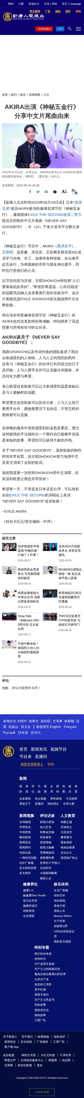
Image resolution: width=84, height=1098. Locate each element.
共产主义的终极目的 (47, 969)
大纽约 (22, 721)
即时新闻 (56, 798)
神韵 (10, 3)
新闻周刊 (25, 847)
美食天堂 (59, 905)
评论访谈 (47, 816)
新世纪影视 (25, 1065)
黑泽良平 (64, 246)
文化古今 (66, 852)
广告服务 (42, 1041)
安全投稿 (26, 1041)
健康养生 (30, 884)
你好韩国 (59, 900)
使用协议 (10, 1041)
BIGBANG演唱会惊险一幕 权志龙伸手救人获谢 (70, 574)
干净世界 (65, 1055)
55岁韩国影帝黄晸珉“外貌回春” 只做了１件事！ (28, 551)
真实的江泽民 (43, 984)
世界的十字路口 (50, 862)
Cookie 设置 (42, 1092)
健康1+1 (28, 890)
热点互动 (45, 827)
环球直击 (25, 827)
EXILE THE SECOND (45, 215)
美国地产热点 (69, 857)
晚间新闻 (25, 837)
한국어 (36, 732)
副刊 (14, 94)
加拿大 (34, 721)
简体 (54, 3)
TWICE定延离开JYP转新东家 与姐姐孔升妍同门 (70, 620)
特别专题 (41, 947)
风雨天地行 (41, 994)
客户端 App (11, 1046)
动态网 (66, 1060)
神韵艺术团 (28, 1055)
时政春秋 (45, 837)
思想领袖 (45, 842)
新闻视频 (26, 816)
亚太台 (26, 726)
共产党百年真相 (44, 963)
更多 (40, 1065)
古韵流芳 (66, 832)
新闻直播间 (45, 28)
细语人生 (45, 878)
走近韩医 (28, 916)
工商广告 (40, 1020)
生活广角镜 (61, 890)
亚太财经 (25, 873)
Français (70, 726)
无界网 (8, 1065)
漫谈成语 (66, 842)
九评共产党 (41, 979)
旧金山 (13, 726)
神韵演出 (53, 803)
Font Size (64, 191)
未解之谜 (66, 822)
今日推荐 (71, 798)
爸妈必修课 (68, 847)
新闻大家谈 (47, 822)
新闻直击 (25, 842)
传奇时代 (40, 958)
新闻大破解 (47, 847)
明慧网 (52, 1060)
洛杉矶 (45, 721)
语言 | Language (71, 3)
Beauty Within (63, 916)
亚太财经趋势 (27, 868)
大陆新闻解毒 (48, 873)
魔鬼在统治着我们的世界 (50, 974)
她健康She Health (34, 895)
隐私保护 (59, 1036)
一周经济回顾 (27, 857)
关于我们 (27, 1036)
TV (60, 28)
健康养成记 (30, 905)
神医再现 (28, 910)
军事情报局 (47, 852)
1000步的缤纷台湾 (64, 934)
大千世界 (59, 921)
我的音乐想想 (62, 941)
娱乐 (23, 94)
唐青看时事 (47, 857)
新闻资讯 (39, 749)
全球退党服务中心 (32, 1060)
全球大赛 (68, 803)
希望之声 (10, 1060)
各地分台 (34, 3)
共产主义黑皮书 (44, 999)
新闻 (23, 778)
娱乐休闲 (61, 884)
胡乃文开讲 (30, 900)
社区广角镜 (26, 862)
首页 (5, 94)
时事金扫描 (47, 832)
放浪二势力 (72, 215)
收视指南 (43, 1036)
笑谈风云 (66, 827)
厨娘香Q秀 (60, 926)
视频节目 (58, 749)
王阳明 (7, 252)
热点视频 (40, 798)
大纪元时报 (48, 1055)
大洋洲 (57, 721)
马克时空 (45, 868)
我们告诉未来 (43, 953)
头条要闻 (25, 798)
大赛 (21, 3)
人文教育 (68, 816)
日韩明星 (34, 94)
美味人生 (59, 910)
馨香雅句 (66, 837)
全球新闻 (25, 822)
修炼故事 (40, 1015)
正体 (46, 3)
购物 (51, 764)
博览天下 (25, 803)
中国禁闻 (25, 832)
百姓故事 (40, 1004)
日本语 (23, 732)
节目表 (25, 756)
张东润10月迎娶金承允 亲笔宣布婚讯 (70, 551)
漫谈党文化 (41, 1010)
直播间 (41, 756)
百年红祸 (40, 989)
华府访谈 (25, 852)
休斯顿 (69, 721)
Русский (9, 732)
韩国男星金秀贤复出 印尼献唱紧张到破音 (29, 574)
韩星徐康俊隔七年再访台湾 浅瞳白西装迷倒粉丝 (29, 597)
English (55, 726)
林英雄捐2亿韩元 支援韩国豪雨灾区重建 (70, 597)
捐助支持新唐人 (32, 764)
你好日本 (59, 895)
